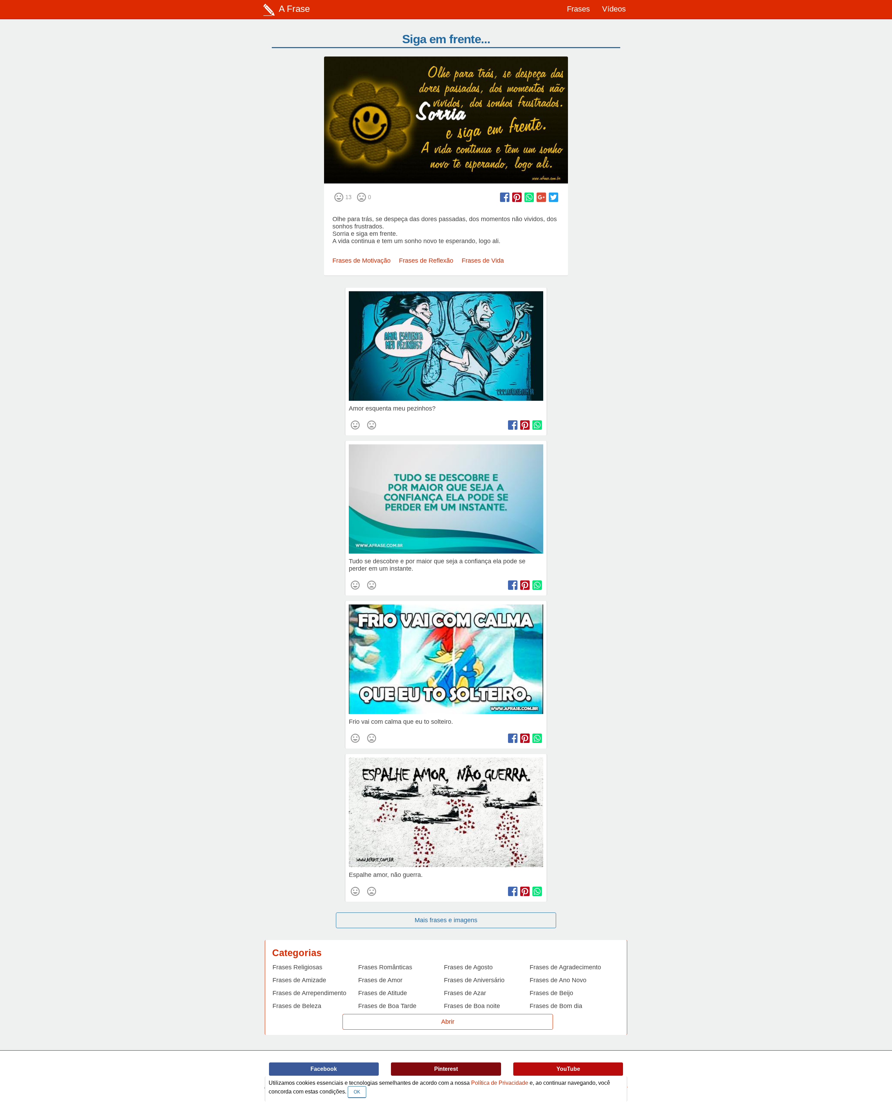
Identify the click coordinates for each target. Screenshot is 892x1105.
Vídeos (614, 9)
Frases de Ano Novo (558, 980)
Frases (578, 9)
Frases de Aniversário (474, 980)
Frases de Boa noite (472, 1005)
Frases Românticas (385, 967)
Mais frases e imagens (446, 920)
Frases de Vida (483, 260)
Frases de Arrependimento (309, 993)
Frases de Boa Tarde (387, 1005)
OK (357, 1092)
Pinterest (446, 1069)
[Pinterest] (517, 197)
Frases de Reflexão (426, 260)
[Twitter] (553, 197)
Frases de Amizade (299, 980)
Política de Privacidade (499, 1083)
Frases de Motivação (361, 260)
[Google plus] (541, 197)
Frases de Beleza (296, 1005)
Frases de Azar (465, 993)
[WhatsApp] (529, 197)
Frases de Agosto (468, 967)
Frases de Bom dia (556, 1005)
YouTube (568, 1069)
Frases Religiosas (297, 967)
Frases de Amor (380, 980)
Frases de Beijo (551, 993)
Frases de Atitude (382, 993)
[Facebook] (504, 197)
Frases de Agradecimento (565, 967)
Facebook (323, 1069)
